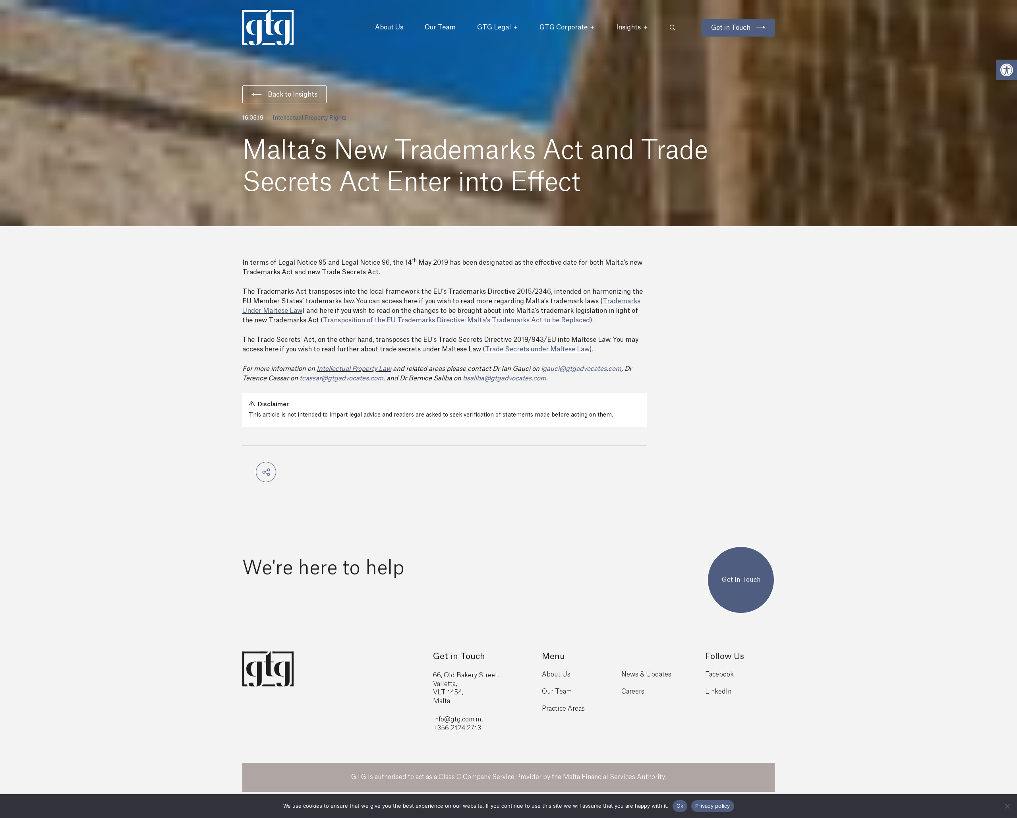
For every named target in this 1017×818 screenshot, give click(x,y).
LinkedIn (718, 691)
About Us (389, 27)
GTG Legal (494, 27)
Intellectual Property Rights (309, 118)
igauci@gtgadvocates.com (581, 369)
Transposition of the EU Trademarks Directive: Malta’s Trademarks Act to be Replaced (456, 320)
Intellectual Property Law (354, 369)
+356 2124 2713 (457, 728)
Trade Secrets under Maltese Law (537, 349)
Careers (632, 691)
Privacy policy (712, 805)
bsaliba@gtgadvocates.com (504, 378)
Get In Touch (741, 580)
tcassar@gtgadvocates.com (341, 378)
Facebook (719, 674)
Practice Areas (563, 709)
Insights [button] (628, 27)
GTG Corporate (563, 27)
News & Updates (646, 674)
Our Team (440, 27)
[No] (1007, 806)
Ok (680, 805)
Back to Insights (292, 94)
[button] (1006, 70)
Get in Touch (730, 28)
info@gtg (447, 719)
